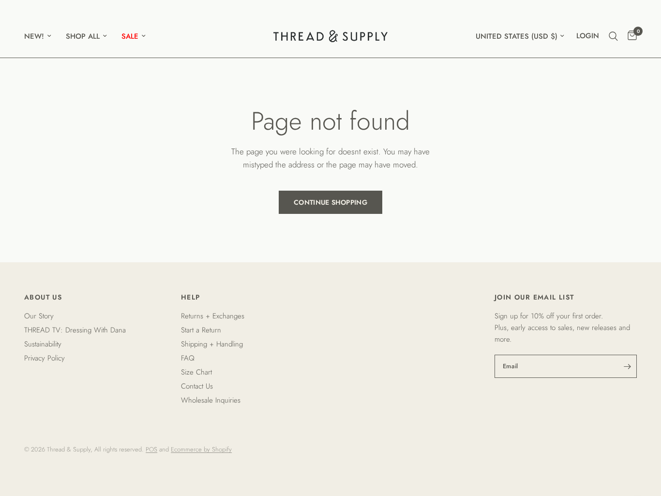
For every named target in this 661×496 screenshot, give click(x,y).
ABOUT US (43, 297)
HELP (190, 297)
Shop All (83, 36)
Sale (129, 36)
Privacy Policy (44, 358)
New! (34, 36)
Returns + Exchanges (212, 316)
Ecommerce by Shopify (201, 449)
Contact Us (197, 386)
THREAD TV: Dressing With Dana (75, 330)
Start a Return (201, 330)
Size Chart (196, 372)
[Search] (613, 36)
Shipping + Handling (212, 344)
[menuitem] (41, 36)
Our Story (39, 316)
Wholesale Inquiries (210, 400)
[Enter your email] (627, 366)
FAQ (188, 358)
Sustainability (42, 344)
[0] (630, 36)
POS (151, 449)
